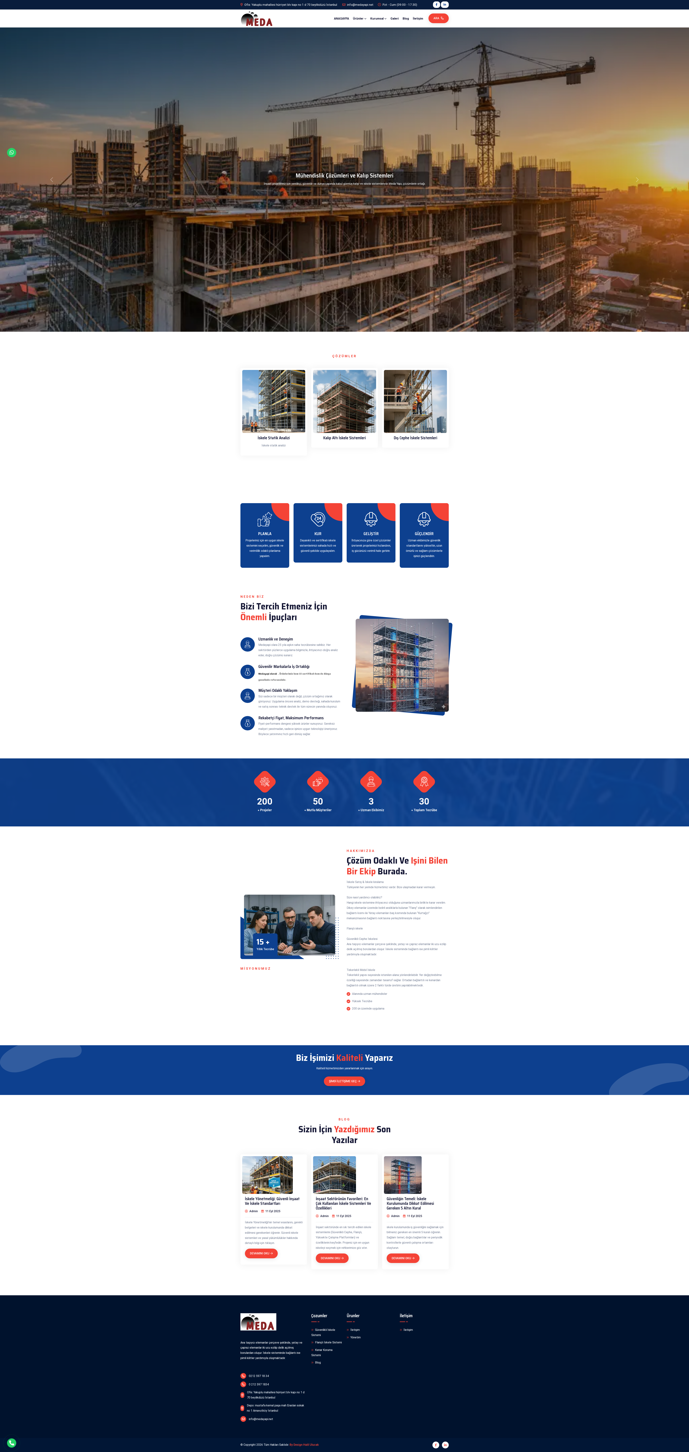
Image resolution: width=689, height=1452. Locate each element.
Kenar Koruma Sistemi (321, 1352)
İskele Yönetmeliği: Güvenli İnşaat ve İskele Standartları (272, 1201)
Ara (436, 18)
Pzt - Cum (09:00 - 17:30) (399, 4)
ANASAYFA (341, 18)
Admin (253, 1211)
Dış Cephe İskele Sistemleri (415, 438)
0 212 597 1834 (259, 1384)
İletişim (418, 18)
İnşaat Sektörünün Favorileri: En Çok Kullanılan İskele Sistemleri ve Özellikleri (343, 1204)
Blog (406, 18)
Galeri (394, 18)
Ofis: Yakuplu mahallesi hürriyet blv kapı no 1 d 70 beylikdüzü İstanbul (291, 4)
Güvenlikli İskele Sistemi (323, 1332)
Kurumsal (377, 18)
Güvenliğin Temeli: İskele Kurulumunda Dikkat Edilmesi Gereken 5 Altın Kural (410, 1204)
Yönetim (355, 1337)
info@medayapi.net (261, 1419)
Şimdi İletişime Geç (343, 1081)
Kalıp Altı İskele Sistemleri (344, 438)
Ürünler (358, 18)
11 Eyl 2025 (272, 1211)
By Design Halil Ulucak (304, 1444)
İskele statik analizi (274, 438)
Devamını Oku (259, 1253)
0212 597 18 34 (259, 1376)
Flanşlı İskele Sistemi (328, 1342)
